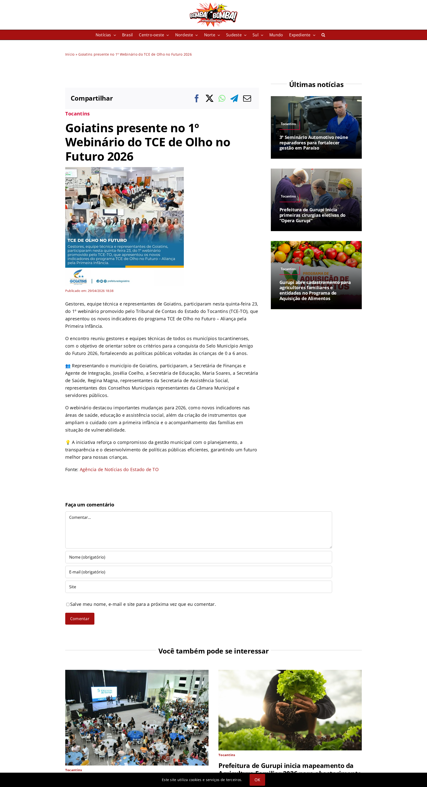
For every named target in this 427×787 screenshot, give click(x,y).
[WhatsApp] (222, 98)
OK (257, 780)
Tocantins (77, 113)
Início (70, 54)
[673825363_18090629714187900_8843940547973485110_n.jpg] (124, 169)
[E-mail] (247, 98)
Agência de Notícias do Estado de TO (119, 469)
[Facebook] (196, 98)
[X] (209, 98)
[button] (323, 35)
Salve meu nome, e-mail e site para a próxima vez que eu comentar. (143, 604)
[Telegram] (234, 98)
